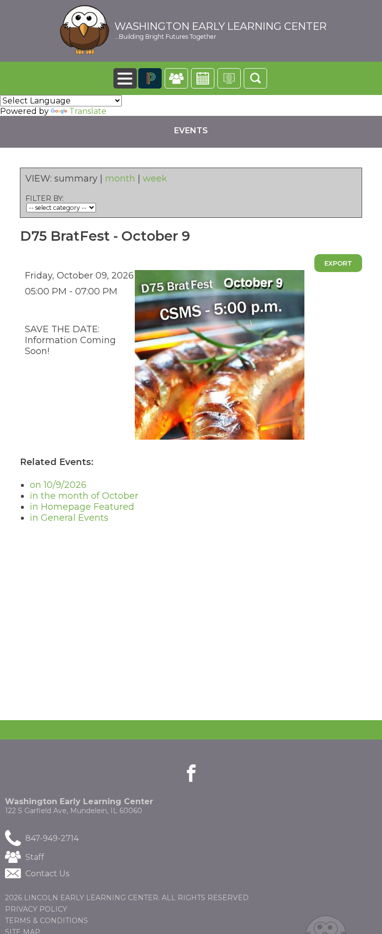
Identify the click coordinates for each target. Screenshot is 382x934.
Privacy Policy (36, 909)
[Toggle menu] (125, 78)
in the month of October (84, 495)
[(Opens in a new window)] (150, 78)
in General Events (69, 517)
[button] (255, 78)
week (155, 178)
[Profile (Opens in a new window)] (176, 78)
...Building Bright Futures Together (165, 36)
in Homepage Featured (82, 506)
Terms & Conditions (46, 920)
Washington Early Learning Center (220, 26)
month (120, 178)
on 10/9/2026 (58, 484)
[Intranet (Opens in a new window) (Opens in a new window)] (229, 78)
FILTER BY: (44, 198)
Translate (87, 111)
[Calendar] (202, 78)
